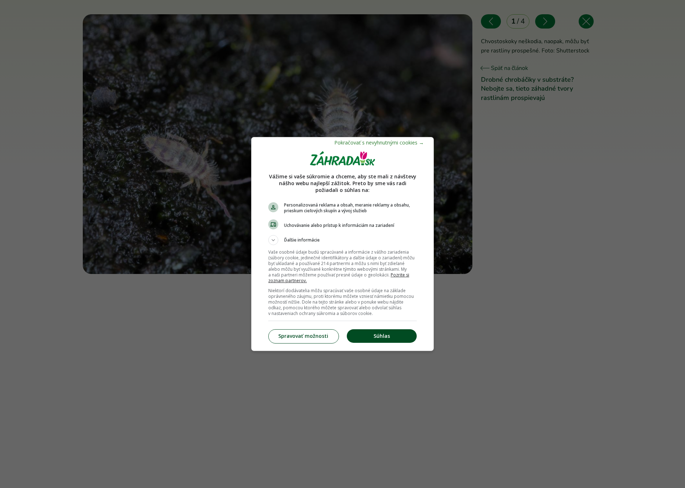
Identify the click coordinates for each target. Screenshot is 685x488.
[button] (342, 240)
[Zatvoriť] (379, 142)
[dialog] (342, 244)
